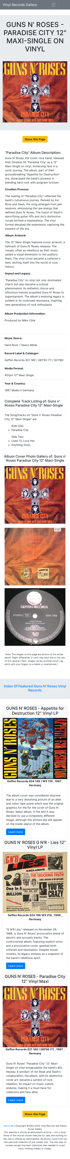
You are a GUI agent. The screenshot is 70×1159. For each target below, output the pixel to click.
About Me (9, 1126)
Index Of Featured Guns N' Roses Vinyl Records (35, 688)
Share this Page (35, 139)
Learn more (15, 832)
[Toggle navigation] (53, 4)
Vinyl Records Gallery (20, 5)
